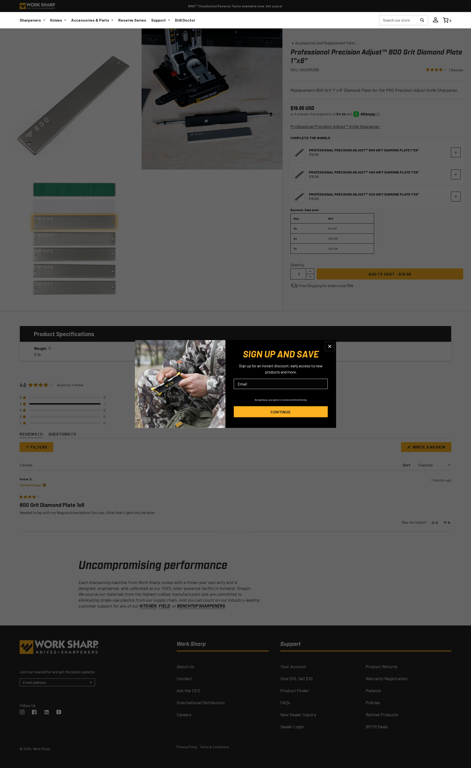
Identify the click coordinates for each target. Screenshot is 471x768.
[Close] (330, 346)
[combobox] (398, 20)
